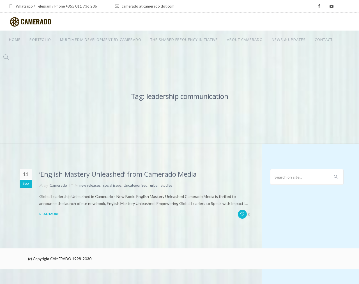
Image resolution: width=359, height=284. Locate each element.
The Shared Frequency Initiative (184, 39)
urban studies (161, 185)
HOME (14, 39)
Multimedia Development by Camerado (100, 39)
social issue (112, 185)
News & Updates (289, 39)
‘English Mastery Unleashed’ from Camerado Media (118, 174)
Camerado (58, 185)
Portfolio (40, 39)
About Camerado (245, 39)
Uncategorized (136, 185)
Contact (324, 39)
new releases (89, 185)
